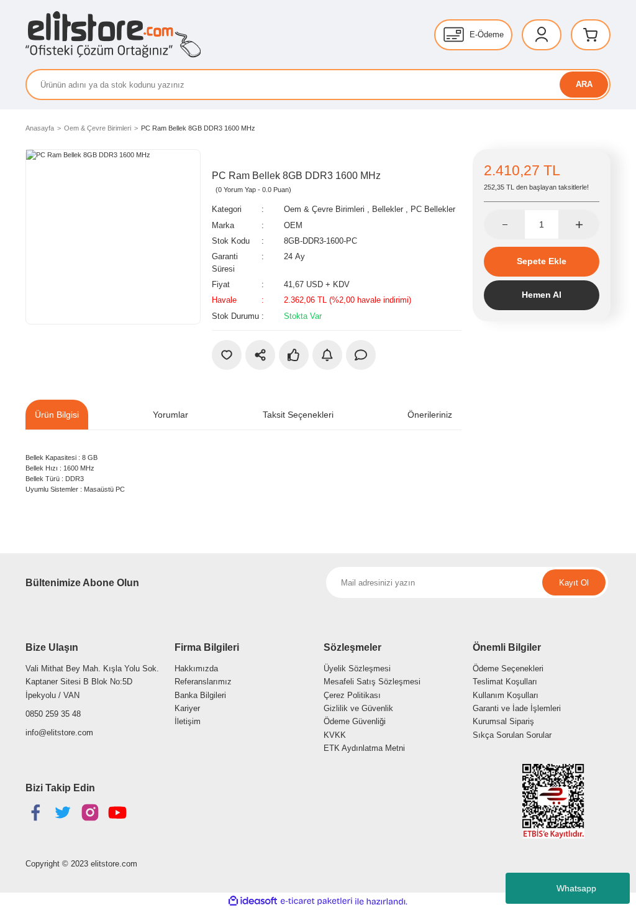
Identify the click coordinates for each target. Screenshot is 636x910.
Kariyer (187, 708)
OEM (293, 225)
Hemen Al (541, 295)
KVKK (335, 735)
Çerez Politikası (352, 695)
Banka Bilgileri (200, 695)
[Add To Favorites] (227, 355)
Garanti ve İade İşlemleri (517, 708)
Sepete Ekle (541, 261)
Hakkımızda (196, 668)
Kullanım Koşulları (505, 695)
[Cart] (590, 35)
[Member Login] (541, 35)
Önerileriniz (429, 415)
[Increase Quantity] (578, 224)
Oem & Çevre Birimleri (324, 209)
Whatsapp (576, 888)
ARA (584, 84)
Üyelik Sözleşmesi (357, 668)
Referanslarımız (203, 681)
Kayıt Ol (574, 582)
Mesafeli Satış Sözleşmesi (372, 681)
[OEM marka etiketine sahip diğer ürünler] (240, 158)
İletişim (188, 721)
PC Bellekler (433, 209)
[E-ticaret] (316, 901)
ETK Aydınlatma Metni (364, 748)
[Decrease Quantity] (504, 224)
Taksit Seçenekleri (298, 415)
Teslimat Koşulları (505, 681)
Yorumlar (170, 415)
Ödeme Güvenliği (355, 721)
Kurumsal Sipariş (503, 721)
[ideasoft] (253, 901)
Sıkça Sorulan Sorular (512, 735)
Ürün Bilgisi (57, 415)
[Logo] (113, 34)
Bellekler (387, 209)
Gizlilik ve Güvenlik (358, 708)
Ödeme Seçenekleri (508, 668)
